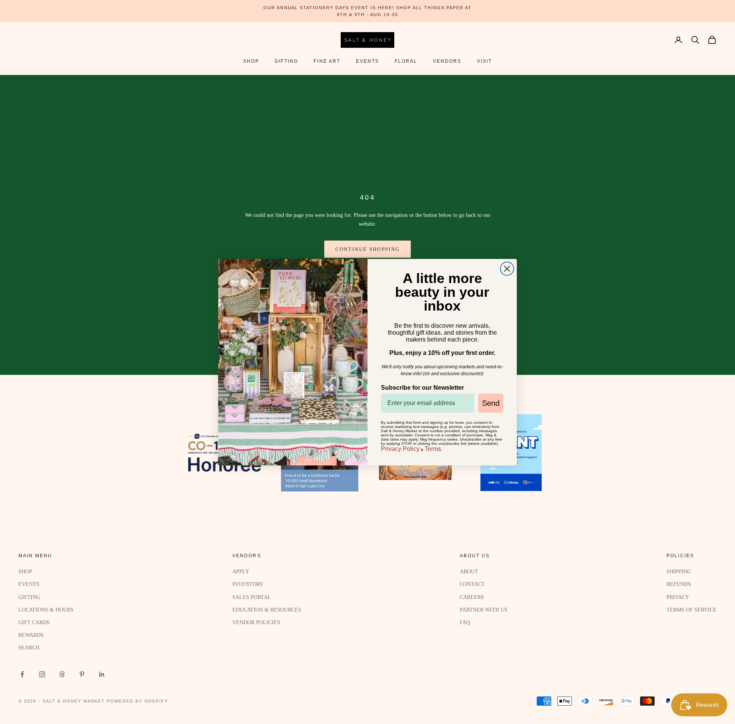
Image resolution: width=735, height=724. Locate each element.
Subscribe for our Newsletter (422, 387)
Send (491, 403)
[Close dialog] (507, 268)
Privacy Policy (400, 449)
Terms (433, 449)
